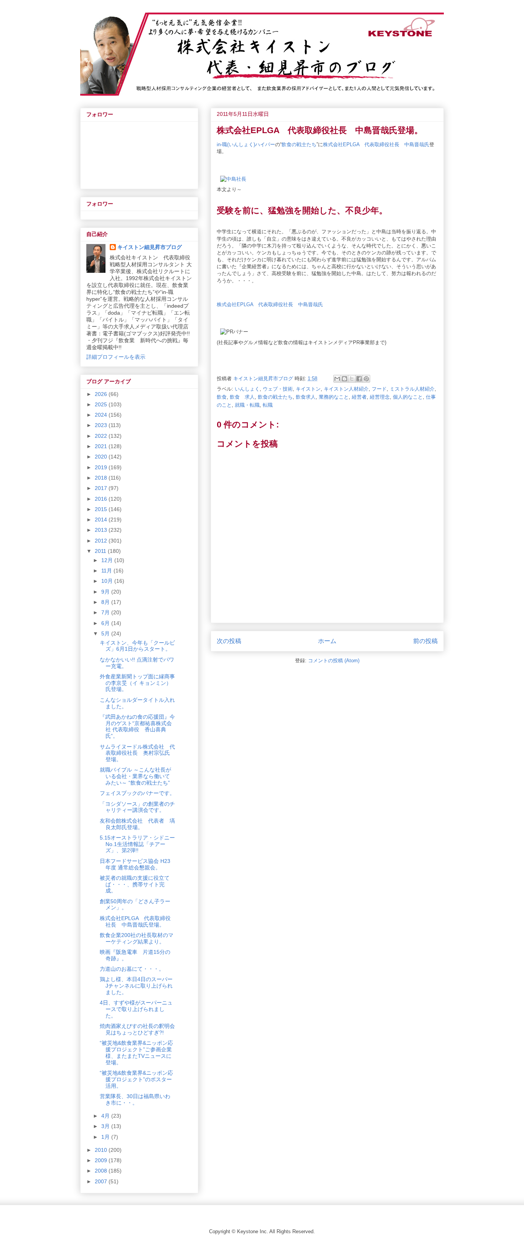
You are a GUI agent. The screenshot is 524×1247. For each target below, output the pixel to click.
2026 (102, 394)
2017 (102, 488)
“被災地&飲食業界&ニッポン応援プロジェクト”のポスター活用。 (136, 1079)
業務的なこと (334, 397)
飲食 (222, 397)
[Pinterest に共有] (366, 379)
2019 (102, 467)
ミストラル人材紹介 (412, 389)
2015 (102, 509)
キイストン (308, 389)
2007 (102, 1181)
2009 (102, 1160)
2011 (101, 551)
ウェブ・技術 (278, 389)
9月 (106, 592)
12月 (107, 560)
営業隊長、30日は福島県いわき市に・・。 (135, 1099)
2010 (102, 1150)
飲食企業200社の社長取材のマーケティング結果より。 (136, 938)
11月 (107, 570)
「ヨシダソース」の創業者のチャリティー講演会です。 (137, 807)
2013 (102, 530)
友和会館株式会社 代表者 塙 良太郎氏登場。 (140, 824)
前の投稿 (425, 641)
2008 (102, 1171)
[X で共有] (352, 379)
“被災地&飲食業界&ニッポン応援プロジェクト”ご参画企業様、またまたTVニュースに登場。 (136, 1052)
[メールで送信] (337, 379)
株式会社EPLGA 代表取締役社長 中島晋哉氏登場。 (135, 921)
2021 (102, 446)
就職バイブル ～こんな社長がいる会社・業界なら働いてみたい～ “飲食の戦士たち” (135, 776)
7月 (106, 612)
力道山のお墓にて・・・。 (132, 969)
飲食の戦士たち (299, 144)
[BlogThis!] (344, 379)
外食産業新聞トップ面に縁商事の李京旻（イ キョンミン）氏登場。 (137, 683)
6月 (106, 623)
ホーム (327, 641)
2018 (102, 478)
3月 (106, 1126)
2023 (102, 425)
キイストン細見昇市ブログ (149, 247)
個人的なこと (408, 397)
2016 (102, 499)
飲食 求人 (242, 397)
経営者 (359, 397)
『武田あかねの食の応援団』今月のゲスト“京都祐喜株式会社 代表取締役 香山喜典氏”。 (137, 726)
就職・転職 (247, 405)
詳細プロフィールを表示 (115, 357)
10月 (107, 581)
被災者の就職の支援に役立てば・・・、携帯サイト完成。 (135, 884)
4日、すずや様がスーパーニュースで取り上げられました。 (136, 1009)
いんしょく (247, 389)
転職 (268, 405)
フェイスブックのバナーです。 (137, 793)
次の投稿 (229, 641)
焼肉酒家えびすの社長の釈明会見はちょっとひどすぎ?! (137, 1029)
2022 (102, 436)
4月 (106, 1116)
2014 (102, 519)
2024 (102, 415)
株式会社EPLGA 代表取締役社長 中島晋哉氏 (376, 144)
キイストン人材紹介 (346, 389)
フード (379, 389)
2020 (102, 457)
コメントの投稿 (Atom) (333, 660)
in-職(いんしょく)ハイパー (246, 144)
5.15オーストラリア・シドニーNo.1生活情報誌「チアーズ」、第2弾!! (137, 844)
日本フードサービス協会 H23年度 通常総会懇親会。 (135, 864)
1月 (106, 1137)
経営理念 (380, 397)
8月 (106, 602)
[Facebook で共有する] (359, 379)
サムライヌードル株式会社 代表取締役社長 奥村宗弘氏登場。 (137, 753)
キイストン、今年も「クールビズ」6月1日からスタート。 (137, 646)
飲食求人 (306, 397)
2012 (102, 541)
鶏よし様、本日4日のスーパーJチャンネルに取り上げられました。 (136, 985)
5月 (106, 633)
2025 (102, 404)
